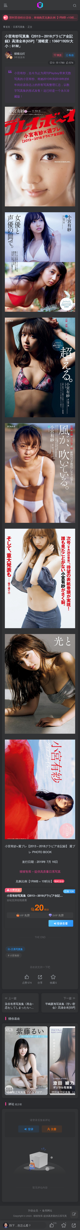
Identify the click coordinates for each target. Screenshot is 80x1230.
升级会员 (33, 1210)
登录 (30, 1129)
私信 (71, 55)
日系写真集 (19, 26)
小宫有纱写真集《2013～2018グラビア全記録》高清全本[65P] (39, 41)
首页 (7, 26)
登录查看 (62, 923)
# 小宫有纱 (13, 955)
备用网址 (47, 1210)
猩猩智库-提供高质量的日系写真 (50, 1215)
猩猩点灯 (19, 53)
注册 (53, 1129)
